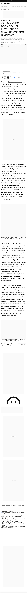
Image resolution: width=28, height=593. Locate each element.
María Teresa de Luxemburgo (10, 183)
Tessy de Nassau (16, 91)
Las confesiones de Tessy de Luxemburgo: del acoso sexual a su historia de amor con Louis (13, 515)
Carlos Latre (17, 0)
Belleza (5, 6)
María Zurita (12, 0)
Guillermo (22, 294)
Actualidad (14, 6)
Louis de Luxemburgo (15, 82)
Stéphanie (5, 297)
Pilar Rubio (23, 0)
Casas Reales (23, 6)
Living (18, 6)
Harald (8, 0)
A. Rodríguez (6, 71)
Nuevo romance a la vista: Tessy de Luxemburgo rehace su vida (10, 522)
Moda (2, 6)
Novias (9, 6)
